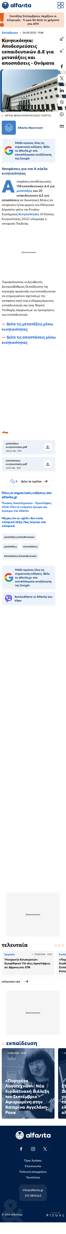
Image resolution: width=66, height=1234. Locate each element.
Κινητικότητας (29, 214)
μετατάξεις (25, 191)
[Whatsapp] (62, 114)
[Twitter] (62, 78)
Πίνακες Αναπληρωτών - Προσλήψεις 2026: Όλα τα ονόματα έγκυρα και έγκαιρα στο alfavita (27, 506)
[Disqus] (33, 662)
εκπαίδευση (21, 1043)
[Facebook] (62, 66)
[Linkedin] (62, 90)
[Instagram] (33, 1149)
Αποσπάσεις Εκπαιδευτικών (20, 556)
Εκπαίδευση (10, 32)
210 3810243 (33, 1195)
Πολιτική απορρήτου (33, 1171)
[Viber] (62, 102)
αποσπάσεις (30, 546)
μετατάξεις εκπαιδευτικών (19, 537)
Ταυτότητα (33, 1177)
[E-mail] (62, 126)
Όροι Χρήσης (33, 1160)
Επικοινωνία (33, 1166)
